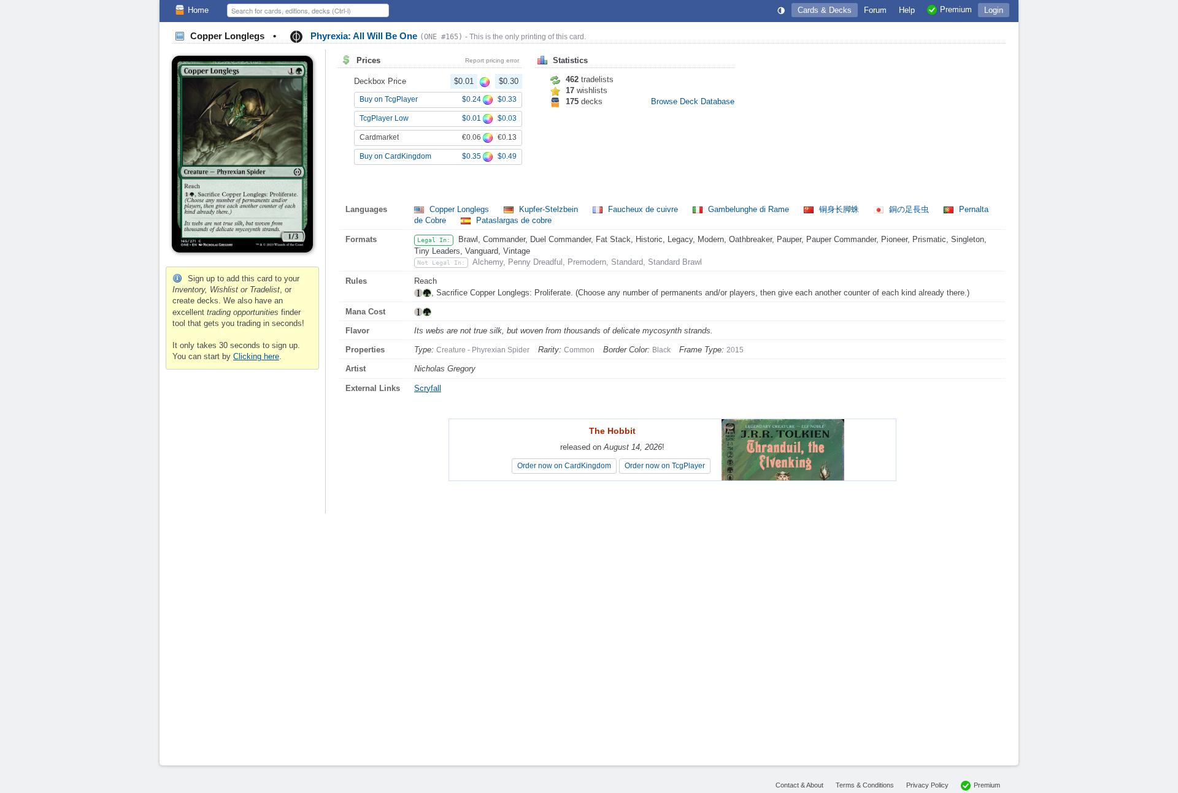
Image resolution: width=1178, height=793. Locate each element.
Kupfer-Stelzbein (548, 209)
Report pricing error (492, 60)
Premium (987, 785)
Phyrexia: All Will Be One (385, 36)
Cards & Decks (825, 10)
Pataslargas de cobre (513, 220)
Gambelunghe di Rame (748, 209)
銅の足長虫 (909, 209)
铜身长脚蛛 (839, 209)
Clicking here (256, 356)
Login (993, 10)
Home (198, 10)
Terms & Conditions (865, 785)
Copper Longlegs (459, 209)
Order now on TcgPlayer (665, 465)
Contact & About (799, 785)
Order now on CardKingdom (564, 465)
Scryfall (427, 388)
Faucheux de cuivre (643, 209)
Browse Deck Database (692, 101)
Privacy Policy (927, 785)
